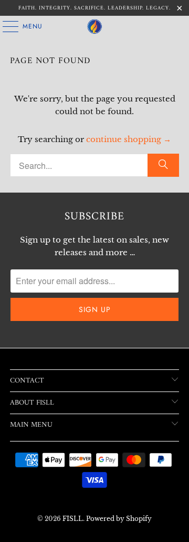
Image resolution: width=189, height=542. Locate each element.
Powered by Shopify (119, 519)
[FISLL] (94, 26)
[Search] (163, 165)
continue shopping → (128, 139)
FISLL (72, 519)
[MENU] (5, 26)
